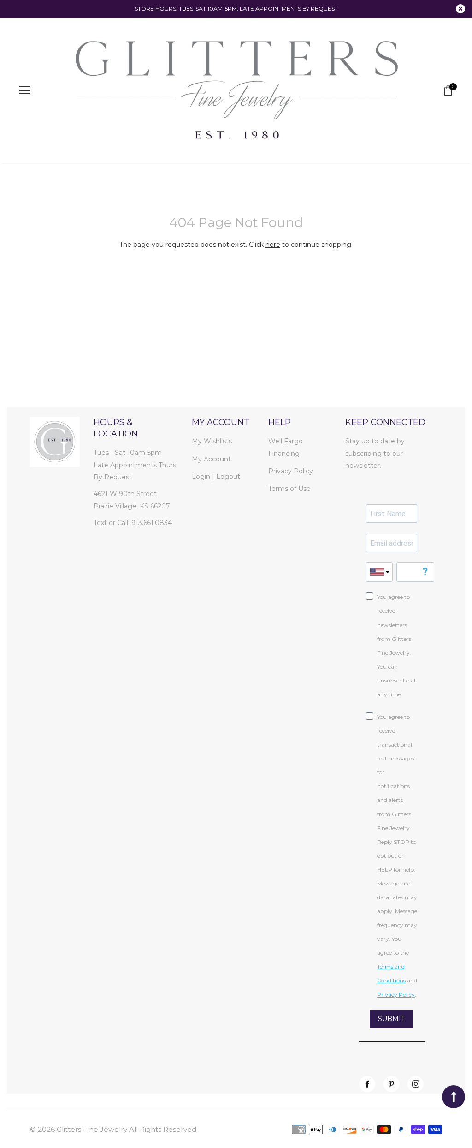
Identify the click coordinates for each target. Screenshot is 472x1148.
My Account (211, 459)
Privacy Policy (290, 471)
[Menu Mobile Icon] (24, 90)
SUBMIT (391, 1019)
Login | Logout (216, 476)
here (273, 244)
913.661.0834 (151, 523)
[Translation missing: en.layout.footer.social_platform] (367, 1084)
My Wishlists (212, 441)
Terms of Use (289, 488)
